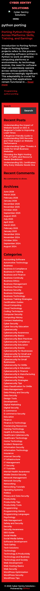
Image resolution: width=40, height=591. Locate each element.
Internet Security (12, 456)
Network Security (12, 481)
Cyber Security (11, 323)
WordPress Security (13, 575)
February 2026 (11, 198)
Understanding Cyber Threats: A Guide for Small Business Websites (20, 149)
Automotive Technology (16, 263)
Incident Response (13, 444)
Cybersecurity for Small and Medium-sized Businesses (17, 355)
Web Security (10, 569)
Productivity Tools (13, 505)
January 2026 (10, 201)
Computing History (13, 317)
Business (8, 266)
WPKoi (26, 588)
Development (10, 401)
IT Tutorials (9, 468)
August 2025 (10, 216)
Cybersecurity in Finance (16, 371)
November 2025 (12, 207)
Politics (7, 493)
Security (8, 526)
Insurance (9, 453)
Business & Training (13, 272)
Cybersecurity (10, 329)
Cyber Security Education (16, 326)
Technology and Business (16, 557)
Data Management (13, 389)
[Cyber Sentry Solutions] (20, 13)
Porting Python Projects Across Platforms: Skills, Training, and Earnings (18, 35)
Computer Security (13, 314)
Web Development (13, 563)
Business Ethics (11, 281)
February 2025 (11, 228)
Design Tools (10, 398)
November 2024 (12, 237)
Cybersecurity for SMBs (15, 365)
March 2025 (9, 225)
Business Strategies (13, 293)
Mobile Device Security (15, 474)
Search (7, 106)
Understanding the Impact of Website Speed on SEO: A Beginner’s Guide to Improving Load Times (19, 129)
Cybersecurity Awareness (16, 333)
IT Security (9, 465)
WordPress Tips (12, 578)
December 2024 (12, 234)
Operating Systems (13, 490)
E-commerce (10, 411)
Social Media (10, 535)
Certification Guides (13, 302)
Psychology (9, 517)
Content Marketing (13, 320)
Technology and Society (16, 560)
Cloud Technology (13, 308)
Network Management (15, 478)
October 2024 (10, 240)
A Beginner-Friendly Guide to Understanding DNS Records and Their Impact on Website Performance (18, 140)
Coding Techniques (13, 311)
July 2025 (8, 219)
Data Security (10, 395)
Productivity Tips (12, 502)
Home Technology (13, 441)
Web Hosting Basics (14, 566)
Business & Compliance (15, 269)
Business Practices (13, 287)
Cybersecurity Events (14, 348)
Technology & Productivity (17, 554)
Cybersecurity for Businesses (18, 351)
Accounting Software (14, 259)
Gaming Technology (14, 429)
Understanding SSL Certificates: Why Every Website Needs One (20, 163)
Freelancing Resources (15, 426)
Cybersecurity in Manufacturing (19, 374)
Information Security (14, 447)
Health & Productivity (14, 432)
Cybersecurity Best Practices (18, 339)
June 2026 (9, 192)
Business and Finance (14, 275)
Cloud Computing (12, 305)
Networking (10, 484)
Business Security (12, 290)
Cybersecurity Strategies (16, 380)
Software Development (15, 541)
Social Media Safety (13, 538)
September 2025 (12, 213)
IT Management (12, 462)
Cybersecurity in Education (17, 368)
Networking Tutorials (14, 487)
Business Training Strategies (18, 299)
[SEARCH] (29, 19)
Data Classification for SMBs (18, 386)
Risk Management (13, 520)
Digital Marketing (12, 404)
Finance (8, 420)
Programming (10, 91)
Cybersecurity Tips (13, 383)
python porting (11, 94)
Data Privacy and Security (16, 392)
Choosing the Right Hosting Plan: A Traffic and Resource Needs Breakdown (18, 157)
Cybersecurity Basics (14, 336)
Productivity (10, 499)
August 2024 (10, 246)
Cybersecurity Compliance (17, 342)
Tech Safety (10, 545)
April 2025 (8, 222)
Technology (10, 551)
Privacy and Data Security (16, 496)
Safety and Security (13, 523)
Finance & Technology (15, 423)
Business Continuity (13, 278)
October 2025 (10, 210)
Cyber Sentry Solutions (20, 5)
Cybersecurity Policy (14, 377)
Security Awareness (13, 529)
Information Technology (16, 450)
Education (9, 417)
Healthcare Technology (15, 438)
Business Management (15, 284)
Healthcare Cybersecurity (16, 435)
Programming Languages (16, 514)
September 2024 (12, 243)
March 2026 (9, 195)
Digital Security (11, 408)
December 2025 (12, 204)
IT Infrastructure (12, 459)
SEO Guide (9, 532)
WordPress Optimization (16, 572)
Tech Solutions (11, 548)
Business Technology (14, 296)
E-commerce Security (14, 414)
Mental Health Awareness (17, 471)
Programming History (14, 511)
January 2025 (10, 231)
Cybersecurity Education (16, 345)
